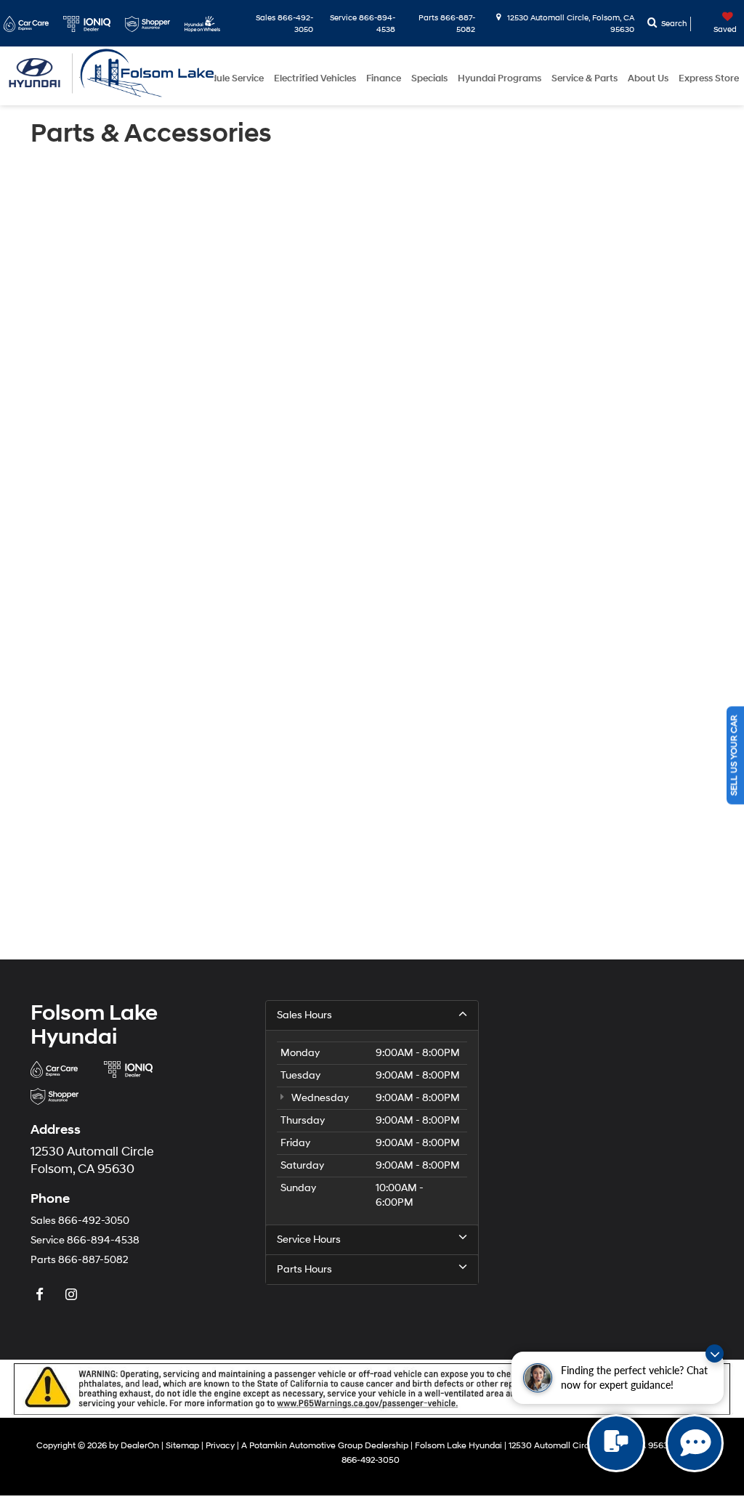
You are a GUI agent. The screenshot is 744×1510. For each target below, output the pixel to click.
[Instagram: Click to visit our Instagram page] (72, 1295)
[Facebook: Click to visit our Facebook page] (41, 1295)
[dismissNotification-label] (714, 1353)
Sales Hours (304, 1015)
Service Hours (309, 1239)
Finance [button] (383, 78)
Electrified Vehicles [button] (315, 78)
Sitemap (182, 1445)
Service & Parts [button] (584, 78)
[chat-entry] (616, 1443)
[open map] (607, 1135)
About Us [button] (648, 78)
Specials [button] (429, 78)
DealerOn (140, 1445)
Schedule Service (226, 78)
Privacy (220, 1445)
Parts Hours (304, 1269)
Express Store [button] (709, 78)
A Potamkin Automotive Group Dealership (324, 1445)
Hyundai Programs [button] (499, 78)
